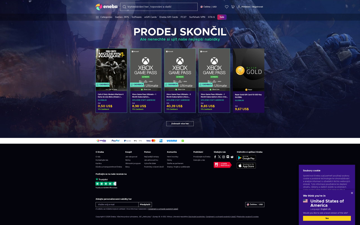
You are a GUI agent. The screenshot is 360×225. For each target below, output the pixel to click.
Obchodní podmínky (196, 217)
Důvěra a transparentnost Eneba (109, 167)
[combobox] (159, 7)
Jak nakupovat (131, 157)
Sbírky (127, 160)
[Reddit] (232, 156)
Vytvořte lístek (150, 163)
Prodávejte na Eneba (201, 157)
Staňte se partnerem (175, 163)
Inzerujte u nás (199, 160)
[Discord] (227, 156)
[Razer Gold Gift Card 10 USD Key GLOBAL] (248, 66)
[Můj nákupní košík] (233, 7)
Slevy (127, 167)
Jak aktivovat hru (151, 160)
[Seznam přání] (227, 7)
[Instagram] (223, 156)
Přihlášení (245, 7)
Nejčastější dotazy (151, 157)
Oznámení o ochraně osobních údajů (163, 209)
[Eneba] (106, 6)
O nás (98, 157)
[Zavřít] (352, 193)
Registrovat (257, 7)
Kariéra (99, 163)
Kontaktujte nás (102, 160)
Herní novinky (172, 157)
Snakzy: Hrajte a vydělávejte (178, 167)
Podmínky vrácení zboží (154, 167)
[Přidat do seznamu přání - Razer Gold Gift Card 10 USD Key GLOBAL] (259, 52)
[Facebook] (215, 156)
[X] (219, 156)
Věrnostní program (133, 163)
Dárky (169, 160)
